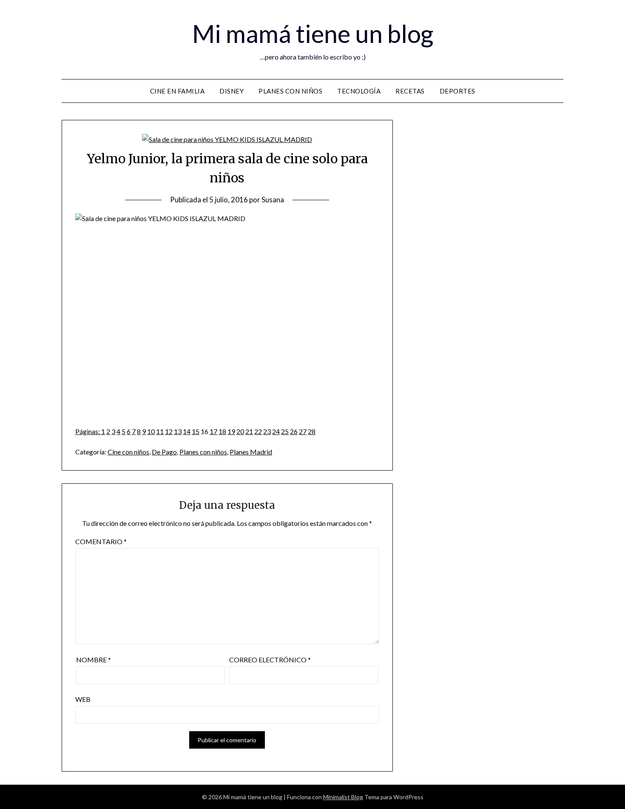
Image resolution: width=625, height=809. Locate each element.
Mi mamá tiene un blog (312, 33)
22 (258, 431)
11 (160, 431)
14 (186, 431)
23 (267, 431)
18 (222, 431)
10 (151, 431)
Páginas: (88, 431)
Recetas (410, 91)
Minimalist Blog (343, 796)
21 (249, 431)
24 (276, 431)
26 (294, 431)
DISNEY (231, 91)
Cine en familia (177, 91)
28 (311, 431)
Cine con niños (128, 452)
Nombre (93, 660)
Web (83, 699)
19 (231, 431)
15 (195, 431)
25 (285, 431)
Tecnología (359, 91)
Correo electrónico (270, 660)
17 (213, 431)
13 (178, 431)
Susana (272, 199)
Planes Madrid (251, 452)
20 (240, 431)
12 (169, 431)
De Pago (164, 452)
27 (303, 431)
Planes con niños (290, 91)
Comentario (101, 541)
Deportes (457, 91)
